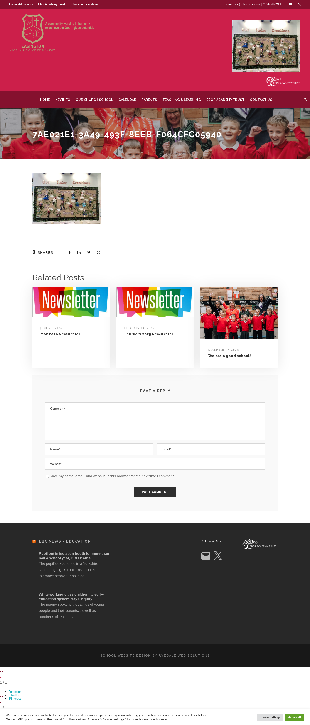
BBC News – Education (65, 541)
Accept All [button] (295, 717)
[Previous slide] (0, 671)
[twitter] (299, 4)
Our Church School (94, 100)
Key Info (62, 100)
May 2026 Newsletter (60, 334)
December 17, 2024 (223, 350)
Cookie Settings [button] (270, 717)
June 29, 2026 (51, 328)
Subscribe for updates (84, 4)
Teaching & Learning (181, 100)
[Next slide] (2, 671)
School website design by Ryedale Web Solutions (155, 655)
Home (45, 100)
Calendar (127, 100)
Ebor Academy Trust (51, 4)
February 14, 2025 (139, 328)
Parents (149, 100)
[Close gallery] (0, 677)
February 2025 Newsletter (148, 334)
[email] (290, 4)
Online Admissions (21, 4)
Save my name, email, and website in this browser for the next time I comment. (112, 476)
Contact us (261, 100)
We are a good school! (229, 356)
